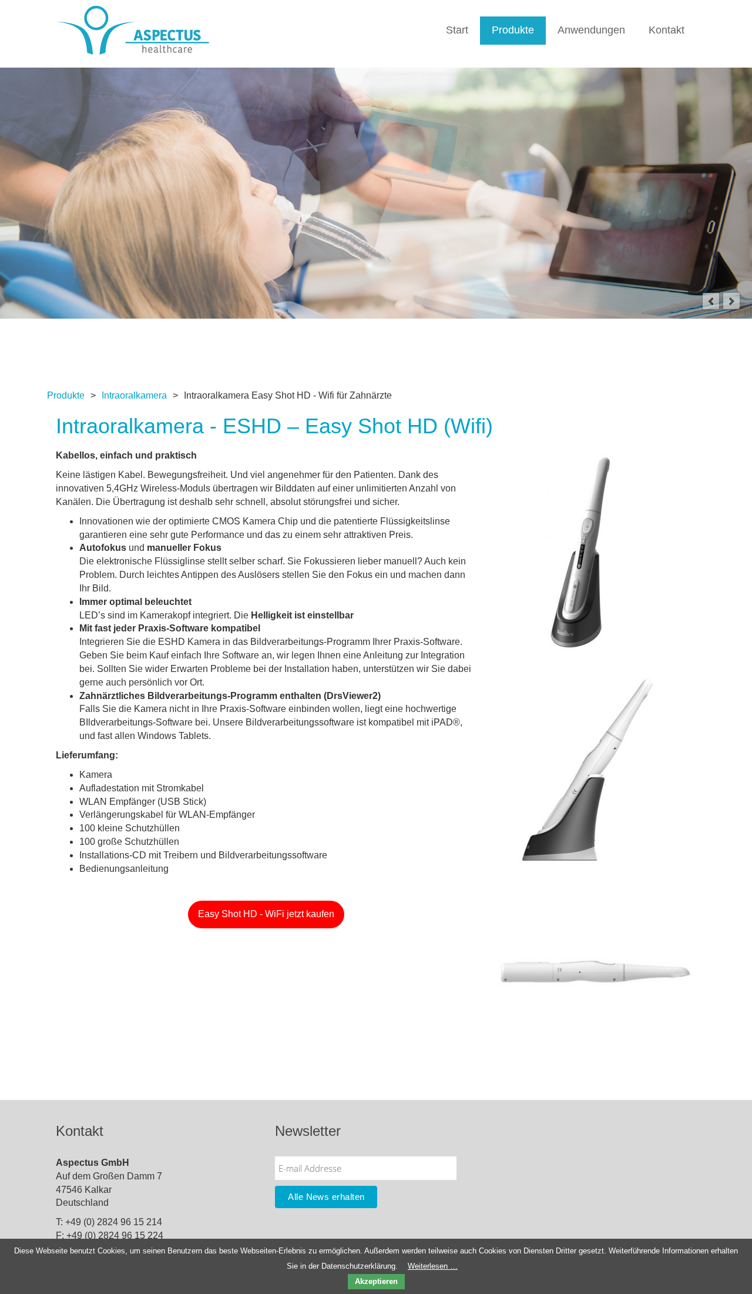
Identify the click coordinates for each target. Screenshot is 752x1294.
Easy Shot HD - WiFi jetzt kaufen (266, 914)
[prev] (711, 301)
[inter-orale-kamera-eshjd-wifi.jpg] (588, 769)
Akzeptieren (376, 1281)
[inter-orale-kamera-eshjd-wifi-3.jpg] (580, 552)
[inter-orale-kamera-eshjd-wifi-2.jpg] (595, 971)
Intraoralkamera (134, 395)
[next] (731, 301)
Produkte (513, 30)
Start (457, 30)
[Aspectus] (132, 30)
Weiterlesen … (433, 1266)
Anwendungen (591, 30)
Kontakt (666, 30)
